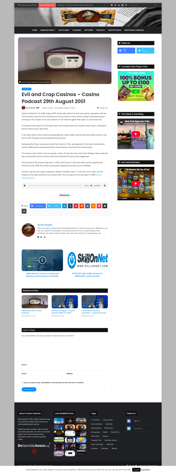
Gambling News (47, 30)
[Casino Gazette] (88, 17)
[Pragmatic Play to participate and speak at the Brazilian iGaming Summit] (81, 433)
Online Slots (95, 436)
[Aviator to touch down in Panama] (70, 453)
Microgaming (95, 432)
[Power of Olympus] (59, 453)
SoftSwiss (94, 448)
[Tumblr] (70, 206)
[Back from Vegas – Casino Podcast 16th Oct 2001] (65, 301)
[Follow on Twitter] (36, 108)
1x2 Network (95, 420)
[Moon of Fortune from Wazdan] (70, 440)
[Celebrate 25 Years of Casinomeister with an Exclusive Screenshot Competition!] (59, 433)
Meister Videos (114, 30)
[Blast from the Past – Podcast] (70, 427)
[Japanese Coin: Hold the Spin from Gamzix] (81, 440)
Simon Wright (30, 108)
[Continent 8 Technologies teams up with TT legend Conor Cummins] (81, 453)
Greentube (109, 424)
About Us (142, 466)
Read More (145, 469)
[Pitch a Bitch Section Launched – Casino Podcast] (95, 301)
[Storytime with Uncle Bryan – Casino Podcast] (59, 427)
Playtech (105, 436)
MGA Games (109, 428)
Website (69, 374)
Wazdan (114, 448)
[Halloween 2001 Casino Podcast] (35, 301)
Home (34, 30)
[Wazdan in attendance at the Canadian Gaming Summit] (70, 447)
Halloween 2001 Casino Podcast (32, 311)
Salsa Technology (97, 444)
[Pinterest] (76, 206)
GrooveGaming (96, 428)
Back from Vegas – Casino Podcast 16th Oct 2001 (63, 311)
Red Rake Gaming (111, 440)
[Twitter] (41, 237)
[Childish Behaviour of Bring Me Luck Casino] (81, 427)
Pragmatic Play (96, 440)
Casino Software (96, 424)
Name (24, 365)
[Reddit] (81, 206)
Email (24, 374)
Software (88, 30)
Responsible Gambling (134, 30)
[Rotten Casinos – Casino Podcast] (81, 420)
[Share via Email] (104, 206)
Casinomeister (108, 420)
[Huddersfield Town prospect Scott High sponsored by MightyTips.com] (59, 421)
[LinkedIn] (64, 206)
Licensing (77, 30)
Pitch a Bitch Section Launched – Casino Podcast (94, 311)
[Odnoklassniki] (93, 206)
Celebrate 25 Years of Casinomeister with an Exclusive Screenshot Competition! (87, 5)
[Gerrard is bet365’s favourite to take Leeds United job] (59, 439)
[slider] (54, 186)
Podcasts (100, 30)
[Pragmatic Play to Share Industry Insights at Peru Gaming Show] (81, 447)
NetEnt (105, 432)
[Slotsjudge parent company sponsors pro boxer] (70, 421)
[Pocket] (99, 206)
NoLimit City (115, 432)
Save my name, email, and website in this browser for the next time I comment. (54, 382)
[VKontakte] (87, 206)
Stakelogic (104, 448)
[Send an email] (38, 108)
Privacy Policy (152, 466)
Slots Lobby (64, 30)
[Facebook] (38, 237)
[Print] (24, 211)
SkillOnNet (110, 444)
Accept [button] (136, 470)
